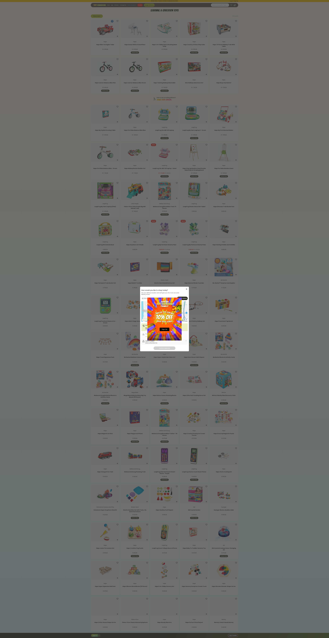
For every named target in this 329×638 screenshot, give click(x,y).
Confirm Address (182, 298)
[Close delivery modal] (186, 289)
